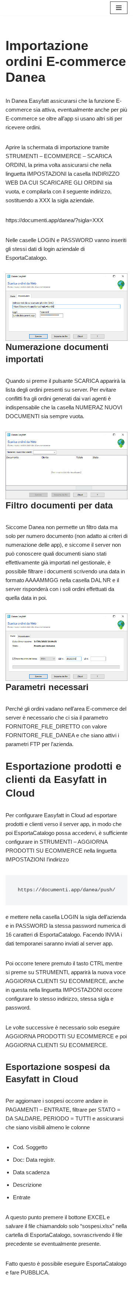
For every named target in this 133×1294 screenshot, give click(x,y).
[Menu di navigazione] (118, 7)
